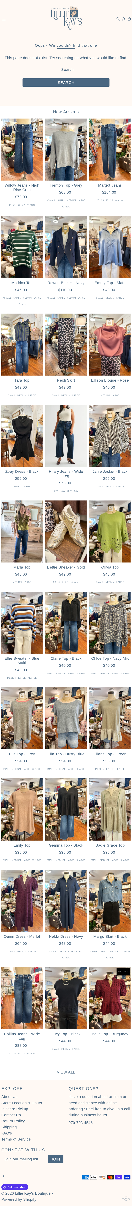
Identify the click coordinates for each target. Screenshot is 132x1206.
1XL (81, 951)
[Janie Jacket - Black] (110, 436)
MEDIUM (71, 200)
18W (69, 491)
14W (56, 491)
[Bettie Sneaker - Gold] (66, 531)
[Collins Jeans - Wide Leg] (22, 998)
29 (111, 200)
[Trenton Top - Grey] (66, 150)
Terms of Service (16, 1139)
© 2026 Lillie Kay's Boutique (26, 1193)
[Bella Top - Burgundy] (110, 998)
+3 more (31, 1053)
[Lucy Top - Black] (66, 998)
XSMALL (51, 200)
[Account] (123, 19)
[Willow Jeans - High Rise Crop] (22, 150)
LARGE (81, 200)
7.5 (66, 582)
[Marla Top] (22, 531)
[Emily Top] (22, 809)
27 (23, 205)
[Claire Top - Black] (66, 623)
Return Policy (13, 1121)
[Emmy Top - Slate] (110, 247)
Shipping (9, 1127)
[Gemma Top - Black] (66, 809)
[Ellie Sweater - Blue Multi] (22, 623)
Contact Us (11, 1115)
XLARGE (32, 678)
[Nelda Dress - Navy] (66, 901)
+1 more (66, 207)
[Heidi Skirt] (66, 345)
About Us (9, 1097)
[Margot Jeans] (110, 150)
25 (14, 205)
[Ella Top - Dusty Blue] (66, 718)
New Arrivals (66, 112)
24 (10, 205)
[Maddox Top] (22, 247)
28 (107, 200)
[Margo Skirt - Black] (110, 901)
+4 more (31, 205)
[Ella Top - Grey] (22, 718)
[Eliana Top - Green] (110, 718)
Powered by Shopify (18, 1199)
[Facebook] (3, 1176)
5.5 (55, 582)
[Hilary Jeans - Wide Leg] (66, 436)
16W (62, 491)
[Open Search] (118, 19)
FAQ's (6, 1133)
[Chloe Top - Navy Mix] (110, 623)
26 (19, 205)
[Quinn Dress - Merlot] (22, 901)
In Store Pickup (14, 1109)
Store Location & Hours (21, 1103)
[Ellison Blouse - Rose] (110, 345)
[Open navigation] (23, 19)
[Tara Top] (22, 345)
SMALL (61, 200)
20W (76, 491)
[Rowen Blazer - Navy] (66, 247)
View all (66, 1072)
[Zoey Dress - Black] (22, 436)
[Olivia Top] (110, 531)
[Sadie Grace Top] (110, 809)
